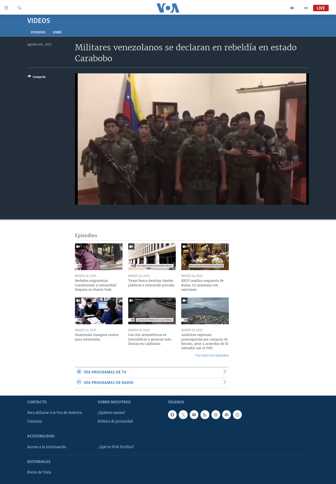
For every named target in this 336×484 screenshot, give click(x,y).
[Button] (36, 77)
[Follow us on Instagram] (237, 414)
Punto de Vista (39, 472)
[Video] (292, 8)
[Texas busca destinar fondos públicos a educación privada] (152, 256)
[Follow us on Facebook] (172, 414)
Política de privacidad (115, 421)
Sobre (57, 32)
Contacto (34, 421)
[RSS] (204, 414)
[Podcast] (215, 414)
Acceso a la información (46, 447)
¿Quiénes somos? (111, 413)
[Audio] (306, 8)
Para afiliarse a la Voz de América (54, 413)
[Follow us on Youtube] (194, 414)
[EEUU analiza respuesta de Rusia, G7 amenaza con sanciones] (205, 256)
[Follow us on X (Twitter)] (183, 414)
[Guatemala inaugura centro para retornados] (99, 311)
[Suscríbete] (226, 414)
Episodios (38, 32)
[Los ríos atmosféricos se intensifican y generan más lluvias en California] (152, 311)
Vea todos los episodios (212, 355)
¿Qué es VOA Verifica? (116, 447)
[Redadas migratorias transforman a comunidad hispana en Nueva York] (99, 256)
